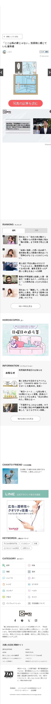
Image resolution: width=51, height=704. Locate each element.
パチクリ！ (29, 658)
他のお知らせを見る (25, 419)
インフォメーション (13, 603)
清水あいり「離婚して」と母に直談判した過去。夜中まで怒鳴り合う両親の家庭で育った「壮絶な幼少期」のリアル (33, 294)
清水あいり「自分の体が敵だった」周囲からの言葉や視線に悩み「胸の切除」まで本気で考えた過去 (33, 241)
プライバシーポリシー (21, 690)
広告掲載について (38, 603)
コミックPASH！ (7, 661)
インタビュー (25, 543)
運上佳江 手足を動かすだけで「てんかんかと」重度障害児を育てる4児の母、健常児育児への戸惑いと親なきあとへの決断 (33, 267)
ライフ (34, 597)
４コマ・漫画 (44, 51)
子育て (8, 597)
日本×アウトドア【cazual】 (34, 655)
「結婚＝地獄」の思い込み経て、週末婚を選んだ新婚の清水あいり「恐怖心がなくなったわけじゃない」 (33, 254)
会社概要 (33, 690)
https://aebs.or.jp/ (26, 680)
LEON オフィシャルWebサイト (12, 658)
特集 (33, 565)
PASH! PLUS (29, 652)
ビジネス (35, 584)
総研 (8, 565)
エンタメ (9, 590)
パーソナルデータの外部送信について (29, 688)
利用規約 (12, 688)
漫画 (33, 572)
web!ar (28, 649)
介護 (35, 543)
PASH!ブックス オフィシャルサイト (36, 661)
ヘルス (34, 590)
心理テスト (26, 548)
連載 (8, 572)
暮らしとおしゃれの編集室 (10, 655)
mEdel (4, 652)
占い (33, 578)
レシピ (8, 584)
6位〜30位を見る (25, 306)
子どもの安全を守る (10, 543)
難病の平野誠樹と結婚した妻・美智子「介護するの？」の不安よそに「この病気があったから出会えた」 (33, 280)
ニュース (9, 578)
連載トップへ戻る (12, 37)
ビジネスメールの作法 (11, 548)
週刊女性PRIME (7, 649)
